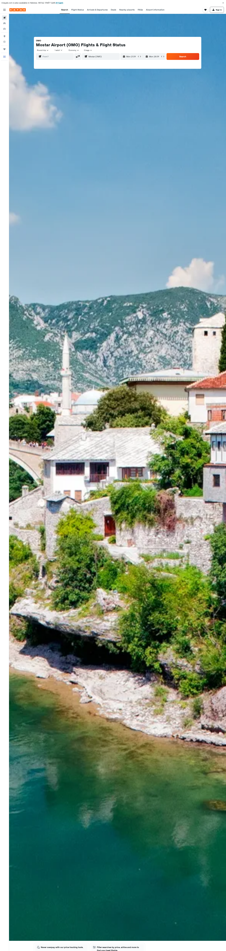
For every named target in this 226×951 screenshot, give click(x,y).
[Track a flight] (4, 41)
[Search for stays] (4, 23)
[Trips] (4, 49)
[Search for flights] (4, 17)
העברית (59, 2)
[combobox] (43, 50)
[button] (223, 3)
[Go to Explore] (4, 36)
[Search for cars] (4, 28)
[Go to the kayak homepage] (17, 9)
